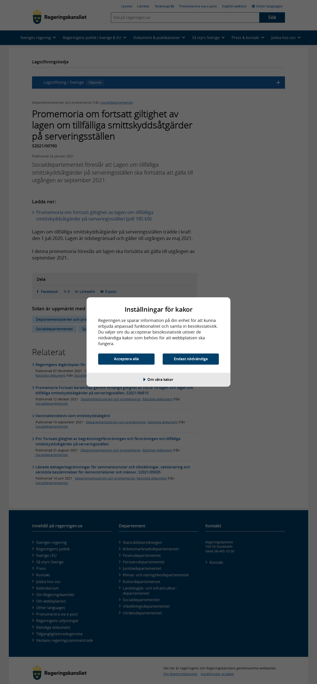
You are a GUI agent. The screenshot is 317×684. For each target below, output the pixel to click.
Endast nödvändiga (191, 358)
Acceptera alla (126, 358)
